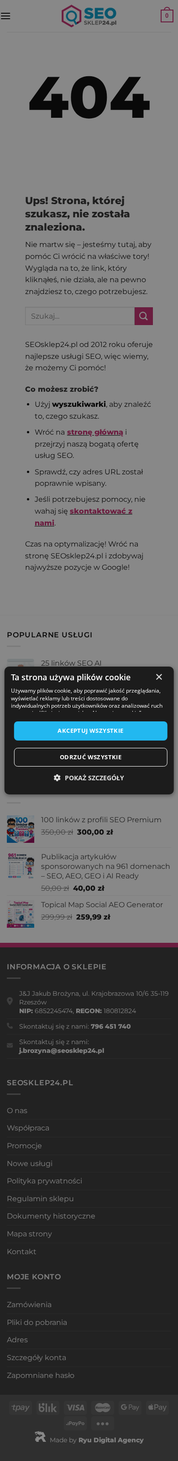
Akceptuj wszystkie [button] (90, 730)
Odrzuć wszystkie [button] (90, 757)
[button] (89, 777)
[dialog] (89, 730)
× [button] (158, 677)
